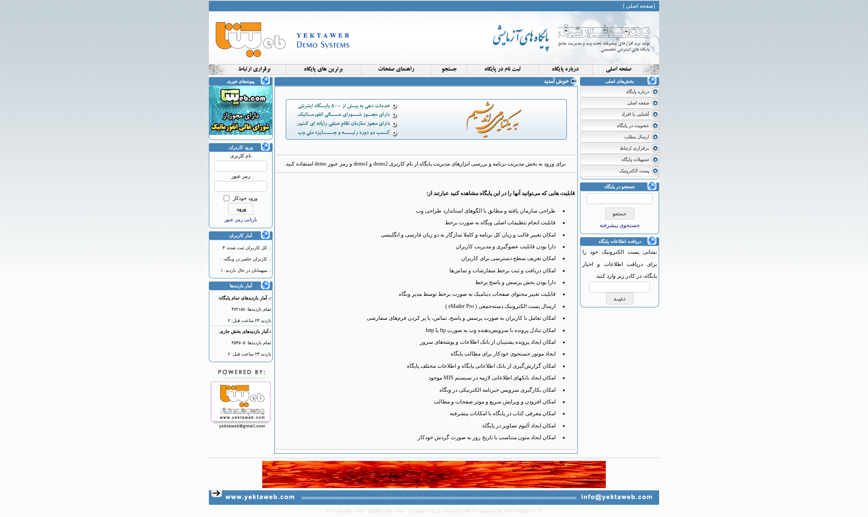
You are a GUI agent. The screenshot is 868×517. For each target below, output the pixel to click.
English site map (386, 510)
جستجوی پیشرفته (619, 225)
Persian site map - (347, 510)
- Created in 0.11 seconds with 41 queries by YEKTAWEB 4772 (473, 510)
